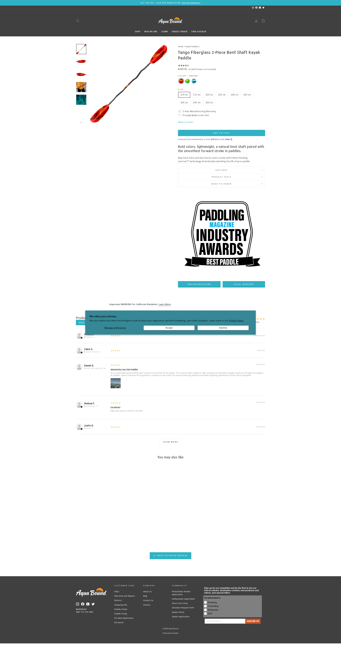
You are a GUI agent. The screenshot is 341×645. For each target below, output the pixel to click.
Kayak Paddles (192, 46)
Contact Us (148, 600)
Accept (169, 327)
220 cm (209, 94)
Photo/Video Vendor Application (181, 593)
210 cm (184, 94)
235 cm (247, 94)
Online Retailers (199, 284)
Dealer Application (180, 616)
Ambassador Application (183, 599)
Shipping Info (120, 605)
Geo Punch (187, 81)
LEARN (164, 31)
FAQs (116, 591)
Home (180, 46)
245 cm (196, 102)
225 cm (222, 94)
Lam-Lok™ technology (189, 161)
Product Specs (222, 177)
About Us (147, 591)
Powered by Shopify (170, 633)
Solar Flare (181, 81)
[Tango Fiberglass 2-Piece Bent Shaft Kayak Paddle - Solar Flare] (95, 526)
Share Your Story (180, 603)
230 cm (234, 94)
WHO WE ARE (150, 31)
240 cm (184, 102)
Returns (118, 600)
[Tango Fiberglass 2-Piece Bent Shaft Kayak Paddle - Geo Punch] (98, 526)
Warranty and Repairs (124, 596)
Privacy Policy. (236, 320)
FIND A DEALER (198, 31)
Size (180, 89)
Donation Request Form (183, 607)
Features (222, 170)
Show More (170, 442)
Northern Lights (194, 81)
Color (188, 76)
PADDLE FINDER (179, 31)
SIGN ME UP (253, 621)
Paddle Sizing (120, 613)
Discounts (119, 622)
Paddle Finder (120, 609)
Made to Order (185, 122)
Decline (223, 327)
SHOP (137, 31)
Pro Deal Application (123, 618)
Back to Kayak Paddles (172, 555)
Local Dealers (244, 284)
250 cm (209, 102)
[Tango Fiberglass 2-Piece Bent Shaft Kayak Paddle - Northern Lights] (102, 526)
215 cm (196, 94)
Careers (147, 605)
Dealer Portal (178, 612)
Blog (145, 596)
